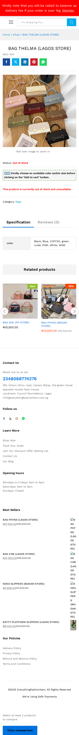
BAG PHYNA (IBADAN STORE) (54, 324)
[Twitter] (10, 419)
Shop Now (9, 440)
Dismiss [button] (68, 10)
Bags (18, 201)
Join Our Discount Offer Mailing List (25, 450)
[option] (20, 309)
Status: (7, 162)
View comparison (20, 730)
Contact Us (10, 456)
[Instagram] (16, 418)
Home (6, 34)
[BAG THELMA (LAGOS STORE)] (6, 62)
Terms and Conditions (16, 663)
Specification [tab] (18, 222)
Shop (16, 34)
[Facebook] (4, 419)
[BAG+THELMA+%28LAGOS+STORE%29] (15, 62)
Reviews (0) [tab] (49, 222)
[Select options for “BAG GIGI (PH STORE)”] (15, 316)
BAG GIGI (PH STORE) (16, 322)
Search (71, 22)
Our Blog (8, 461)
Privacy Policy (11, 653)
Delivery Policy (12, 648)
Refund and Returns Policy (20, 658)
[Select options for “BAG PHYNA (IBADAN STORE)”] (54, 316)
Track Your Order (13, 445)
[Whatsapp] (23, 418)
